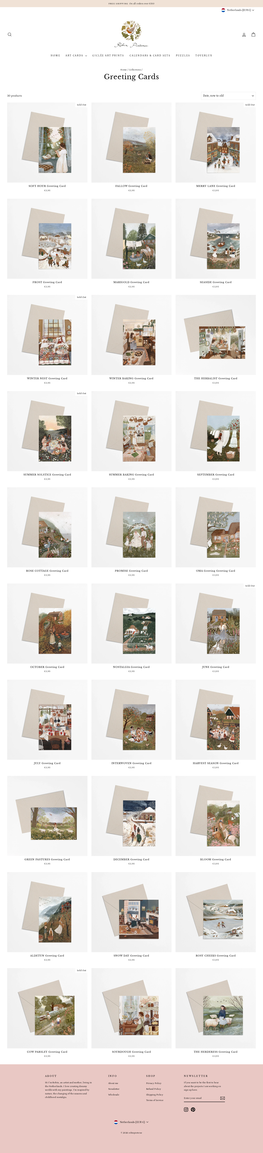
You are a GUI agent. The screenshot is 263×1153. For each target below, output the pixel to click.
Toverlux (203, 55)
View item (47, 178)
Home (55, 55)
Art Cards (74, 55)
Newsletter (114, 1089)
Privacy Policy (154, 1083)
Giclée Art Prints (108, 55)
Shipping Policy (154, 1094)
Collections (135, 69)
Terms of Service (155, 1100)
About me (113, 1083)
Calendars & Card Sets (150, 55)
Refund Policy (153, 1089)
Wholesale (113, 1094)
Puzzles (183, 55)
